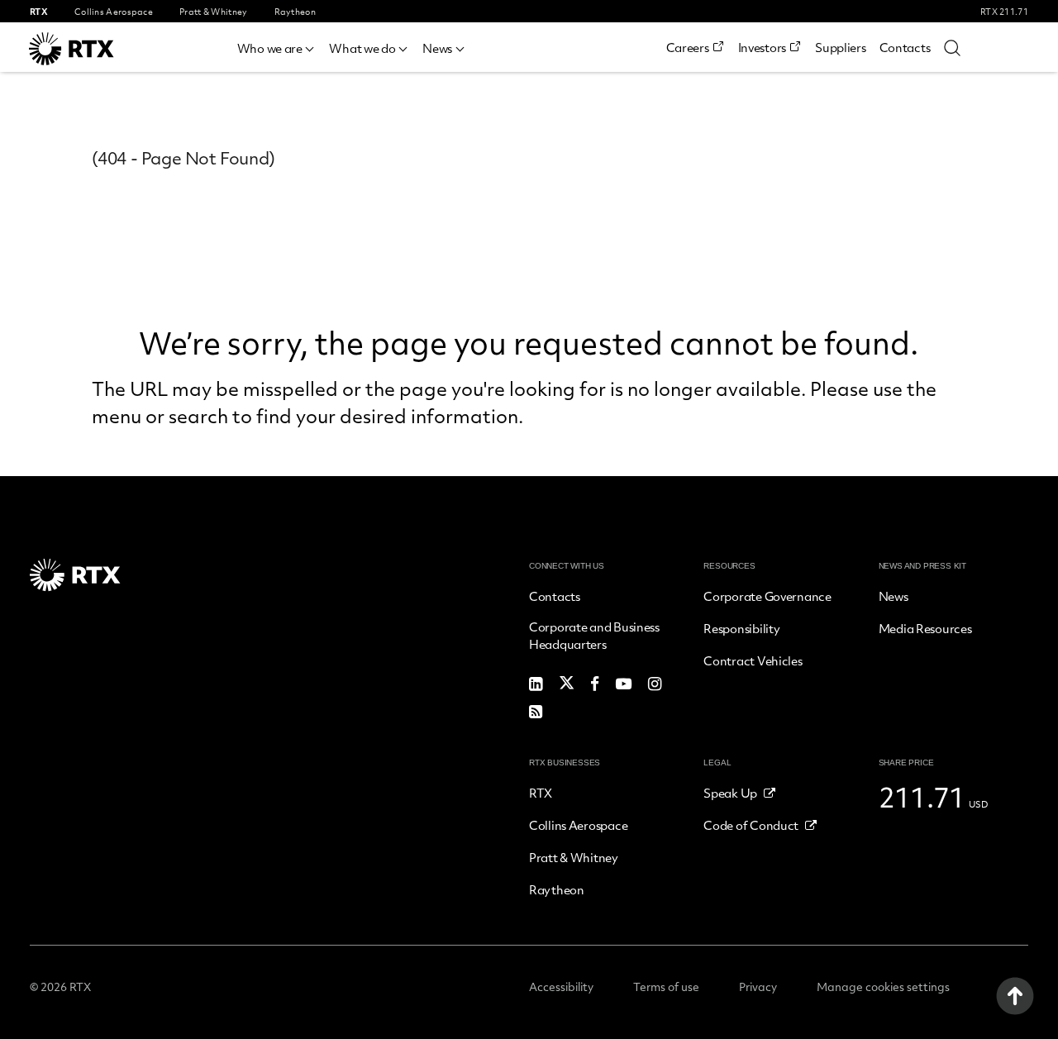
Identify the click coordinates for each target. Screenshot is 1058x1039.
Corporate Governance (767, 596)
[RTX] (95, 48)
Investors (762, 47)
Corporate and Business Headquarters (594, 635)
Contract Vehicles (752, 660)
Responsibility (741, 628)
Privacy (758, 986)
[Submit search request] (952, 47)
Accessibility (561, 986)
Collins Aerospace (578, 825)
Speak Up (730, 792)
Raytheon (556, 889)
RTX (540, 792)
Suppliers (840, 47)
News (437, 48)
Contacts (905, 47)
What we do (362, 48)
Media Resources (925, 628)
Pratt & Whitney (573, 857)
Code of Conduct (750, 825)
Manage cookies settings (883, 986)
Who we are (270, 48)
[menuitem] (277, 46)
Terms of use (666, 986)
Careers (687, 47)
